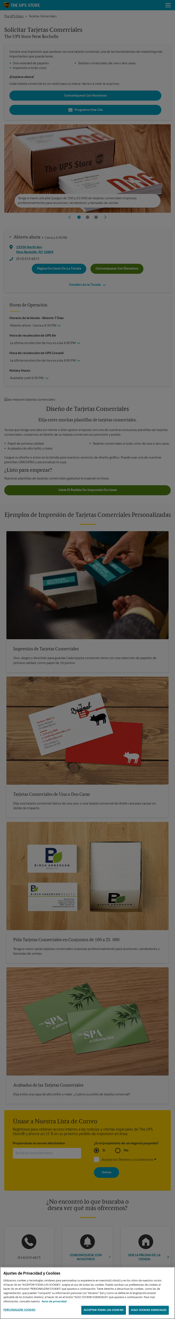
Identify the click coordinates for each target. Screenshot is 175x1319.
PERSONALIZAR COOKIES (19, 1310)
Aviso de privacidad (54, 1301)
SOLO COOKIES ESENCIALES (148, 1310)
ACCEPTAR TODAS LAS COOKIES (104, 1310)
